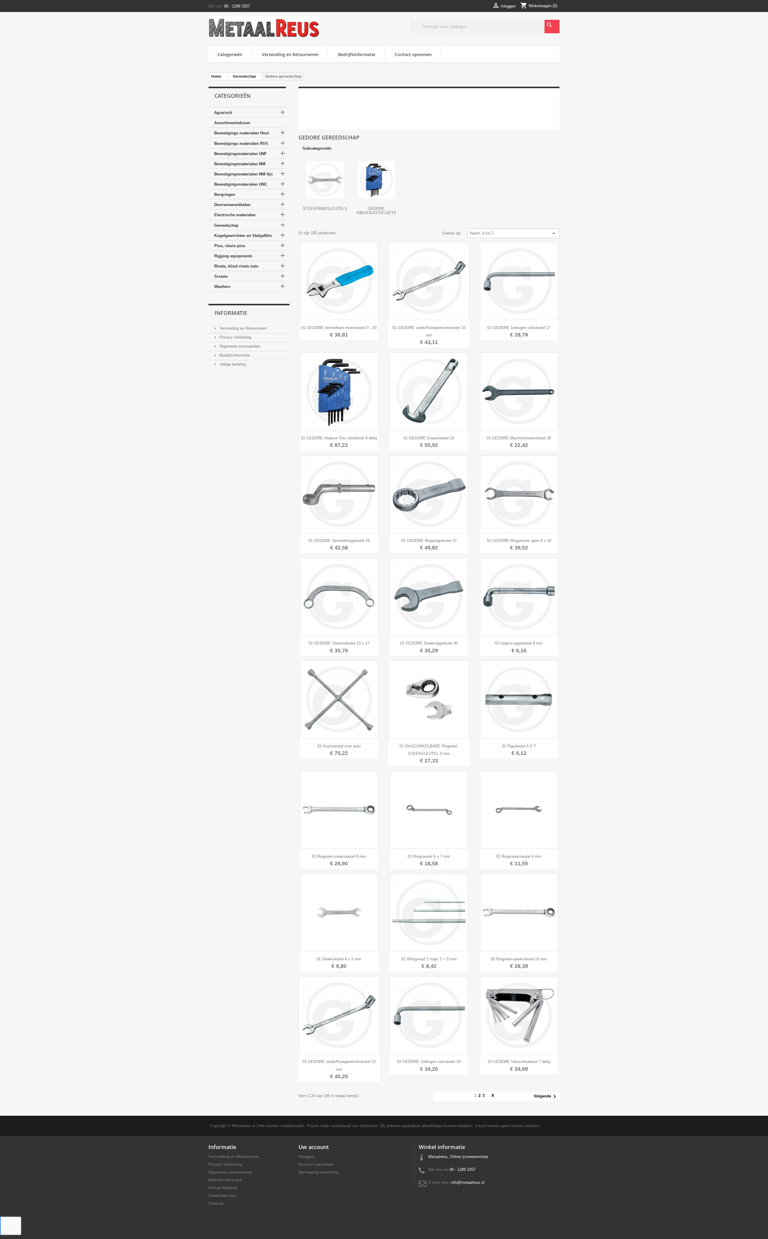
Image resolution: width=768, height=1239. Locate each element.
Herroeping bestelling (318, 1172)
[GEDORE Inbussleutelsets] (376, 180)
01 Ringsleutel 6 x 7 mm (429, 856)
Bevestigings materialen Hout (241, 133)
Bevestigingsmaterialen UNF (240, 153)
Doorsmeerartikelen (232, 204)
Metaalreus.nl (243, 1126)
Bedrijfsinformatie (356, 54)
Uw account (313, 1147)
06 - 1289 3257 (237, 6)
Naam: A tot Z (513, 233)
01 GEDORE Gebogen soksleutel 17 (518, 327)
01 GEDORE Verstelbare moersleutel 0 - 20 (338, 327)
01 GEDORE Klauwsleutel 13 (429, 438)
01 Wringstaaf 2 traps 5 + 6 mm (429, 959)
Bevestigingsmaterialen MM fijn (243, 174)
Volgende (546, 1096)
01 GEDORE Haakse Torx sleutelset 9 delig (339, 438)
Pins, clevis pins (229, 246)
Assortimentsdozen (232, 123)
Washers (222, 286)
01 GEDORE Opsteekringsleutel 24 (339, 540)
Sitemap (216, 1203)
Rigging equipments (233, 256)
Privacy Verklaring (234, 337)
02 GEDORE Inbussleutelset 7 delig (519, 1061)
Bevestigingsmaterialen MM (240, 164)
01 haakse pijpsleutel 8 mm (519, 643)
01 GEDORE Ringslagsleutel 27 (429, 540)
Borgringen (224, 194)
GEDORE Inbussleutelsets (376, 210)
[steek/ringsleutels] (325, 180)
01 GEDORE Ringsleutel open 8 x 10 (519, 540)
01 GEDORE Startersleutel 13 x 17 (339, 643)
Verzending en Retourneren (290, 54)
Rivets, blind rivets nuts (236, 266)
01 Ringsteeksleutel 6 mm (519, 856)
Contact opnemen (413, 54)
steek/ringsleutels (325, 208)
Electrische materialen (235, 215)
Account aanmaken (316, 1164)
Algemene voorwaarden (239, 346)
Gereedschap (226, 225)
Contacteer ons (222, 1195)
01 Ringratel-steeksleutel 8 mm (339, 856)
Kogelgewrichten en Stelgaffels (243, 235)
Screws (221, 276)
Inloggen (306, 1156)
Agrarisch (223, 112)
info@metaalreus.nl (467, 1182)
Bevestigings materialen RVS (241, 143)
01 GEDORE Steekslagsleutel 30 (429, 643)
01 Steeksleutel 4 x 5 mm (338, 959)
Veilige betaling (232, 364)
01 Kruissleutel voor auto (339, 746)
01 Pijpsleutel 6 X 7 (519, 746)
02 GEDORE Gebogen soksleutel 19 (428, 1061)
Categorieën (230, 54)
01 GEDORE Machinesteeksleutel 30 (519, 438)
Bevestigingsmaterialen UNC (240, 184)
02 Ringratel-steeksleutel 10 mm (519, 959)
